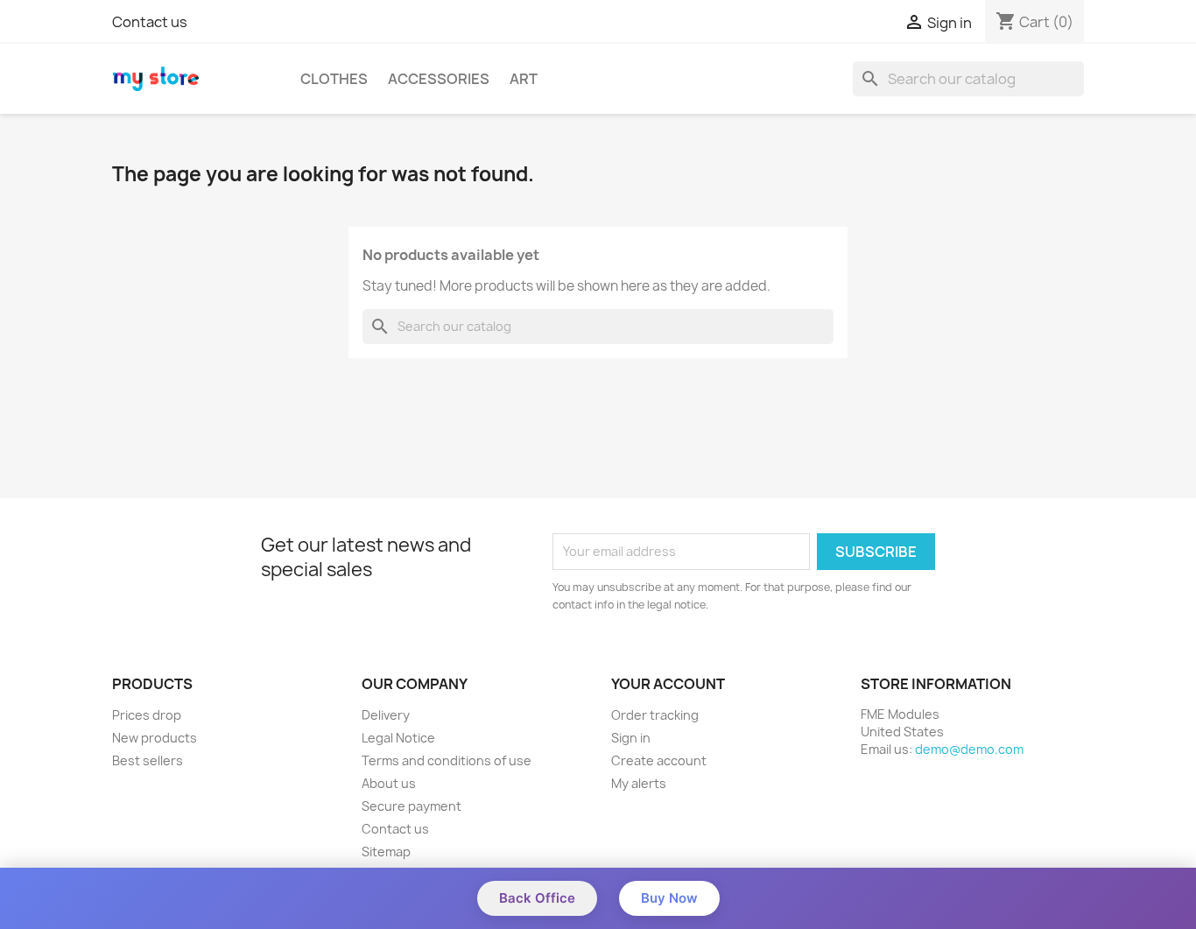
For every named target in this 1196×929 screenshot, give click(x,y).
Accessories (438, 78)
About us (389, 783)
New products (154, 737)
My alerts (638, 783)
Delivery (386, 715)
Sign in (631, 737)
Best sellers (147, 760)
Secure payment (411, 806)
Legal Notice (398, 737)
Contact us (149, 22)
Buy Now (669, 898)
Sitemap (386, 851)
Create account (659, 760)
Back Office (537, 898)
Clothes (334, 78)
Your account (668, 683)
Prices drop (146, 715)
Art (524, 78)
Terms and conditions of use (446, 760)
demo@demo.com (969, 749)
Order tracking (655, 715)
